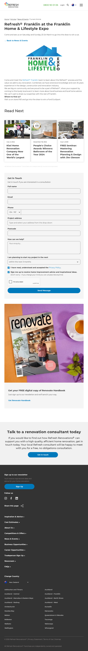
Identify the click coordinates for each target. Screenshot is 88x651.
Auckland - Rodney (12, 602)
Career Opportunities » (15, 550)
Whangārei (49, 628)
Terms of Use (48, 639)
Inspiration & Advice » (14, 517)
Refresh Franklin (30, 80)
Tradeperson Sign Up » (15, 556)
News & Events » (12, 539)
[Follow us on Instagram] (6, 498)
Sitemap (58, 639)
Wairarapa (49, 624)
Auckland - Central (12, 594)
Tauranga (48, 619)
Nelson (7, 615)
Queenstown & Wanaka (54, 615)
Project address (15, 218)
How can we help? (16, 239)
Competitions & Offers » (15, 533)
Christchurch (10, 607)
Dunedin (48, 607)
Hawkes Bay (9, 611)
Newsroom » (10, 561)
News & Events (22, 19)
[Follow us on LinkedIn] (17, 498)
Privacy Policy (55, 268)
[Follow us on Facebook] (12, 498)
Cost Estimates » (12, 522)
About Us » (9, 528)
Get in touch (43, 455)
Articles (13, 19)
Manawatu (49, 611)
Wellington (9, 628)
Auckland (48, 590)
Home (6, 19)
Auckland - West (51, 602)
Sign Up (19, 487)
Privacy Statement (35, 639)
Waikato (8, 624)
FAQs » (8, 567)
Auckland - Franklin (52, 594)
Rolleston (8, 619)
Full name (12, 186)
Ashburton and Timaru (14, 590)
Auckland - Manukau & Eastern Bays (19, 598)
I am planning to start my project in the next (28, 257)
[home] (12, 5)
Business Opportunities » (16, 544)
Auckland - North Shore (54, 598)
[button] (73, 5)
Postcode (12, 229)
